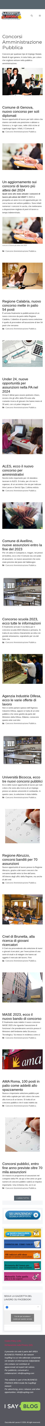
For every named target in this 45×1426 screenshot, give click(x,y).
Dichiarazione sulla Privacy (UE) (19, 1345)
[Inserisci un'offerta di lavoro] (22, 1220)
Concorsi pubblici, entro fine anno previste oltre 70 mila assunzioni (22, 1168)
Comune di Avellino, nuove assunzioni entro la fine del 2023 (22, 545)
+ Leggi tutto (22, 1198)
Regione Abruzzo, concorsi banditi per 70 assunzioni (20, 860)
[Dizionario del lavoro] (22, 1269)
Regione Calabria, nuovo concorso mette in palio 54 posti (21, 305)
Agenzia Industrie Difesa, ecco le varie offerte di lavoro (21, 700)
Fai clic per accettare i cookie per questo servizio (22, 1317)
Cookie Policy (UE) (13, 1341)
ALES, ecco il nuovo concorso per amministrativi (17, 470)
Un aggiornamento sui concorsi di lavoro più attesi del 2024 (19, 186)
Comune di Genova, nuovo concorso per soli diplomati (20, 112)
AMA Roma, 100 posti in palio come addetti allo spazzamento (21, 1086)
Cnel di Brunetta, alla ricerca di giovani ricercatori (18, 941)
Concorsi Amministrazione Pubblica (20, 132)
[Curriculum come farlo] (22, 1247)
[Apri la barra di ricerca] (32, 16)
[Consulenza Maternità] (22, 1280)
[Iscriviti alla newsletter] (22, 1237)
